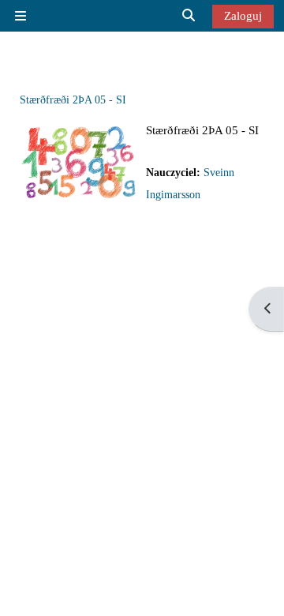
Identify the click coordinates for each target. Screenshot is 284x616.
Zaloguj (243, 15)
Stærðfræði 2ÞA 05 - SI (73, 100)
